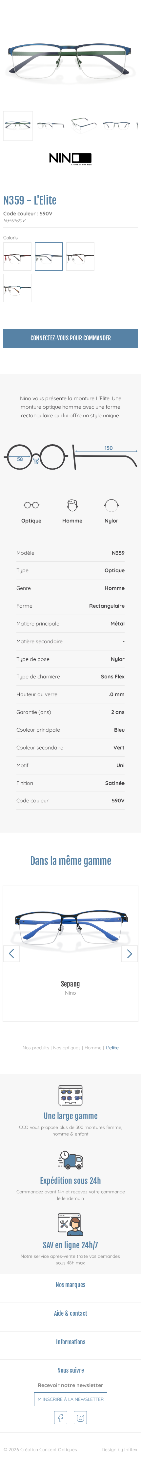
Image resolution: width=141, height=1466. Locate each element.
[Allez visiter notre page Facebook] (60, 1417)
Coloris (10, 237)
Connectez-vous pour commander (70, 338)
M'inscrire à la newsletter (71, 1399)
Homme (93, 1048)
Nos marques (70, 1284)
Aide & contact (70, 1313)
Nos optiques (67, 1048)
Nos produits (36, 1048)
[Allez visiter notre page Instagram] (80, 1417)
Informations (70, 1342)
